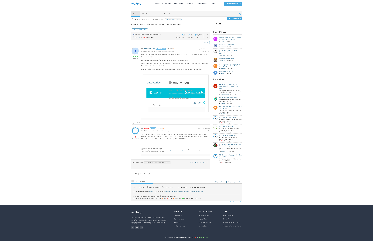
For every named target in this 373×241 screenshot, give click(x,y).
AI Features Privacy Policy (231, 222)
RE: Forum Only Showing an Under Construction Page (230, 145)
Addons (212, 3)
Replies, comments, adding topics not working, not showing (230, 38)
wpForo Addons (179, 226)
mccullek (223, 151)
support (223, 46)
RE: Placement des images (227, 117)
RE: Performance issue (226, 126)
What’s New (145, 14)
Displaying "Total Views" (227, 44)
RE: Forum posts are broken (228, 97)
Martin (222, 132)
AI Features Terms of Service (232, 226)
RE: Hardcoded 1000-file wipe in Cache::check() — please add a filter (229, 86)
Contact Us (226, 219)
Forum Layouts (179, 219)
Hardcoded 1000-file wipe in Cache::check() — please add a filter (229, 51)
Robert (145, 37)
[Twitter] (132, 227)
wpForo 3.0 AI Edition (162, 3)
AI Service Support (205, 222)
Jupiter (223, 103)
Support (188, 3)
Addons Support (204, 226)
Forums (135, 14)
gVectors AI (178, 3)
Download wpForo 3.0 (233, 3)
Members (157, 14)
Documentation (201, 3)
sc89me (223, 55)
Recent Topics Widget (226, 71)
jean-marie (224, 60)
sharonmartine (225, 94)
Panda (222, 41)
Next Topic (203, 162)
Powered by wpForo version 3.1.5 (233, 201)
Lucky (222, 73)
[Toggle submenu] (170, 3)
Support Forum (203, 219)
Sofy (222, 123)
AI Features (178, 215)
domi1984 (223, 68)
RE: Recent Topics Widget (227, 135)
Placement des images (226, 58)
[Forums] (132, 19)
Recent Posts (168, 14)
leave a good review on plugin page (175, 150)
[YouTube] (137, 227)
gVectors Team (228, 215)
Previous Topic (193, 162)
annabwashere (149, 48)
